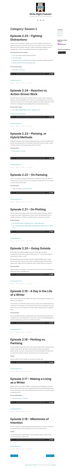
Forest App (15, 55)
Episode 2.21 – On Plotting (28, 209)
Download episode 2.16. (16, 446)
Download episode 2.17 (15, 409)
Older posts (14, 455)
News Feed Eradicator (25, 60)
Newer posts (49, 455)
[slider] (52, 74)
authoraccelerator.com (27, 188)
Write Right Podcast (40, 14)
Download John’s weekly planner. (18, 114)
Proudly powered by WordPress (31, 464)
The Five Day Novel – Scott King (20, 398)
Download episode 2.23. (16, 164)
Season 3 (59, 35)
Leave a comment (21, 82)
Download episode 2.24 (15, 123)
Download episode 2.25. (16, 80)
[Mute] (49, 73)
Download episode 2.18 (15, 368)
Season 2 (13, 82)
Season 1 (59, 31)
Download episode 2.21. (16, 238)
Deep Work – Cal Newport (19, 69)
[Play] (12, 73)
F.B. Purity (15, 60)
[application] (32, 74)
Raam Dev (54, 464)
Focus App (15, 58)
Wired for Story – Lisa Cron (19, 151)
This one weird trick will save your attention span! (24, 62)
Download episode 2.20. (16, 199)
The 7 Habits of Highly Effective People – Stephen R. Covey (26, 110)
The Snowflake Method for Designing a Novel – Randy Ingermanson (28, 223)
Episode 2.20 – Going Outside (30, 248)
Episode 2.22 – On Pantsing (28, 174)
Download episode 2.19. (16, 329)
